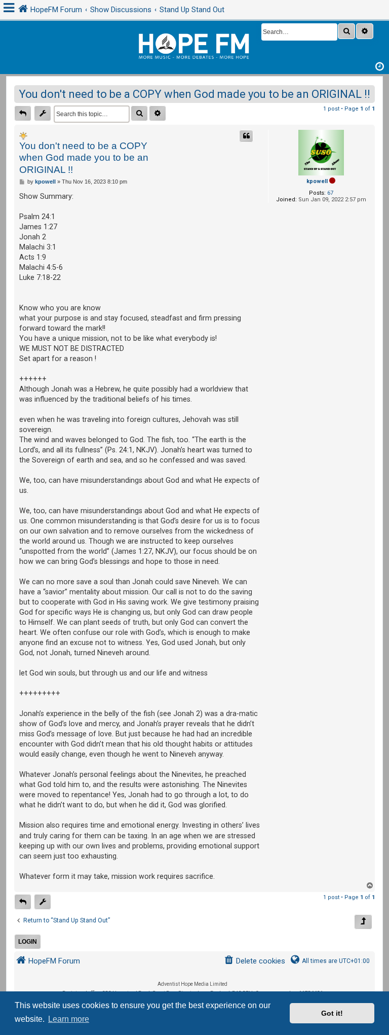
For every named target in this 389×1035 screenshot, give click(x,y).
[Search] (346, 31)
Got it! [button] (332, 1013)
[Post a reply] (22, 113)
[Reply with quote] (246, 136)
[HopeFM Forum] (194, 44)
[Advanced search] (364, 31)
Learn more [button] (68, 1019)
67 (330, 193)
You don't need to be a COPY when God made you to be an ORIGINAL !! (194, 94)
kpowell (317, 181)
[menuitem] (254, 961)
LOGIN (27, 941)
